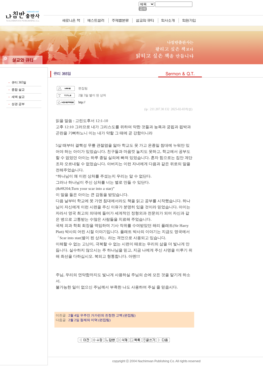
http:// (81, 102)
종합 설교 (18, 89)
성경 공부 (18, 104)
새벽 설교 (18, 97)
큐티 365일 (19, 82)
